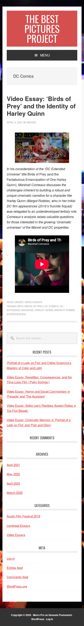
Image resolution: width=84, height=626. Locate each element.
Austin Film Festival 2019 (23, 516)
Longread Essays (18, 525)
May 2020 (13, 474)
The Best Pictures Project (42, 28)
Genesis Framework (60, 615)
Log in (11, 558)
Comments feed (17, 577)
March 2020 (15, 492)
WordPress (37, 619)
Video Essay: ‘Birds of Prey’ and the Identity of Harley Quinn (41, 106)
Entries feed (15, 567)
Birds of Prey (34, 306)
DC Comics (51, 306)
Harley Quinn (44, 310)
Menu (45, 55)
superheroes (16, 314)
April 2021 (13, 465)
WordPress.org (17, 586)
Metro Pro (38, 615)
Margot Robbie (64, 310)
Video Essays (33, 302)
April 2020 (13, 483)
